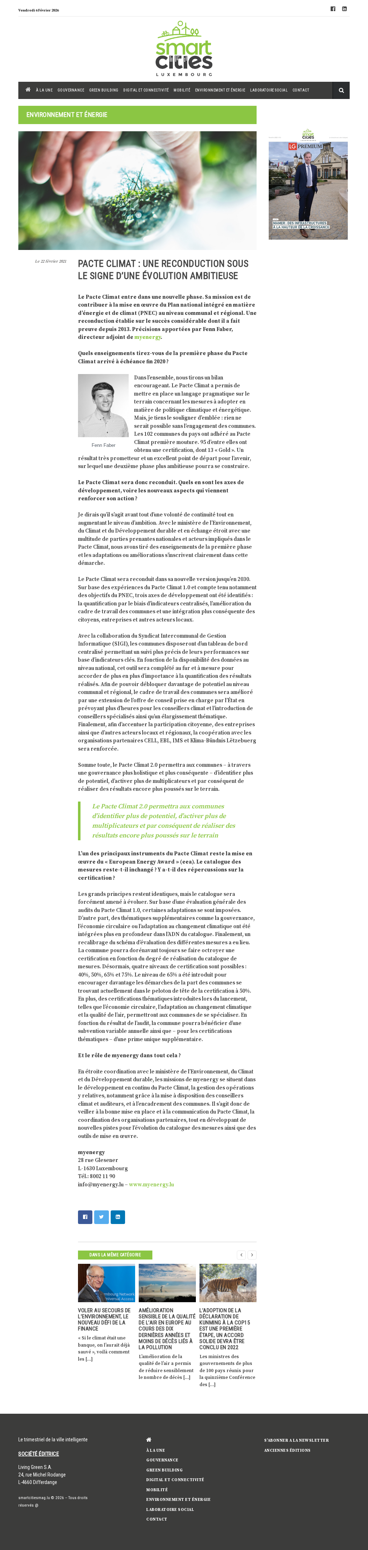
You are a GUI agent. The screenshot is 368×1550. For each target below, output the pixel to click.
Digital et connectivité (146, 90)
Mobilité (182, 90)
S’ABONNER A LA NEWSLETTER (296, 1440)
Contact (301, 90)
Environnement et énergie (220, 90)
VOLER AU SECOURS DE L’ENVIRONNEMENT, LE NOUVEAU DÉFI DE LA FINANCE (104, 1319)
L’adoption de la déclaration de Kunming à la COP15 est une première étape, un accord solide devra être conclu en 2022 (224, 1329)
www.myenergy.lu (151, 1184)
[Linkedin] (345, 9)
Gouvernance (71, 90)
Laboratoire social (269, 90)
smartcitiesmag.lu (34, 1497)
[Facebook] (333, 9)
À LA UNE (44, 90)
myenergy (147, 337)
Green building (104, 90)
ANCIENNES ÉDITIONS (287, 1450)
